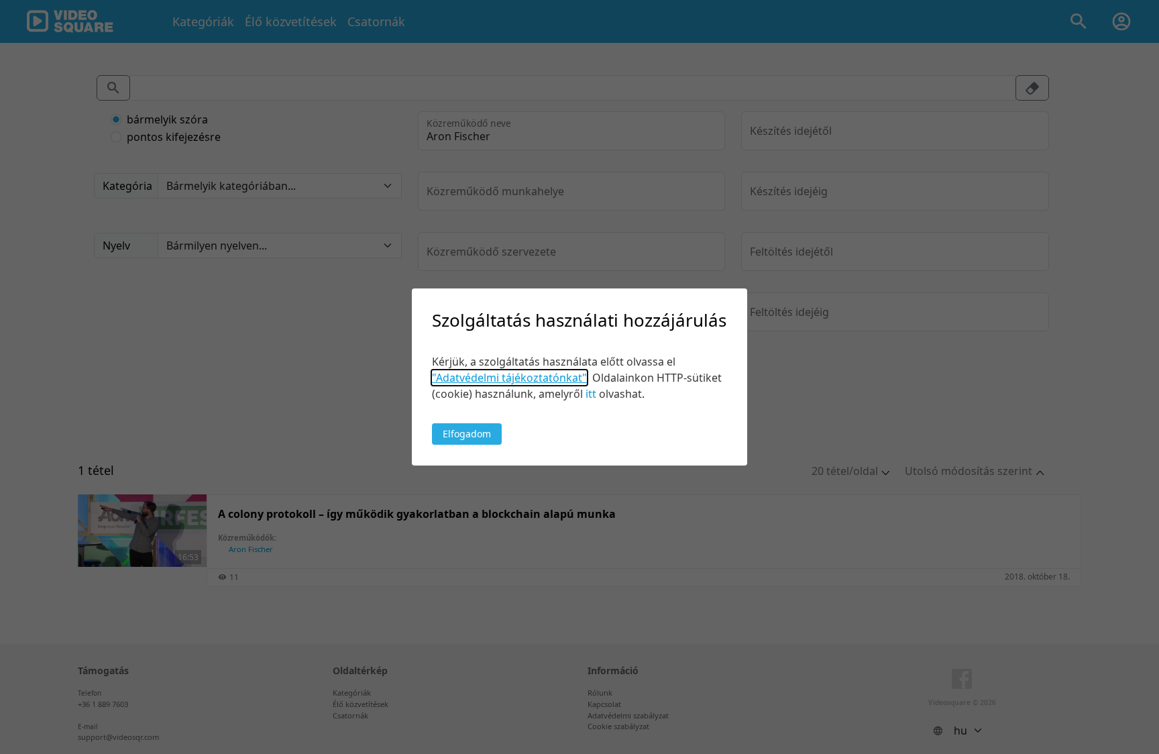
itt (591, 393)
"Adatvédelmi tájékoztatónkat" (509, 377)
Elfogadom (467, 433)
